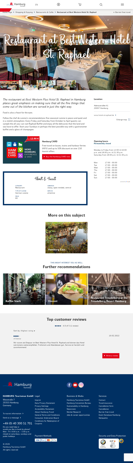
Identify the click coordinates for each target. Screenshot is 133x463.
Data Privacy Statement (45, 403)
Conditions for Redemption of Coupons (47, 422)
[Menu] (117, 440)
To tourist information (12, 414)
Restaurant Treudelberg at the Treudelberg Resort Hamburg (109, 289)
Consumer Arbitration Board (47, 418)
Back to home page (34, 385)
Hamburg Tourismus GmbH (78, 400)
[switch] (112, 446)
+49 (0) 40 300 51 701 (17, 423)
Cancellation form (106, 406)
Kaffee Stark (24, 289)
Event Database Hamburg (109, 415)
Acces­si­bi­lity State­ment (44, 409)
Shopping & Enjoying (24, 12)
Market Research (74, 412)
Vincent (66, 289)
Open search (101, 4)
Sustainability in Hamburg (77, 406)
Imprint (38, 400)
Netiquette (103, 418)
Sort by (17, 331)
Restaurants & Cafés (45, 12)
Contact (102, 400)
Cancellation (104, 409)
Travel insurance (105, 403)
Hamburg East (66, 237)
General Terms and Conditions (47, 415)
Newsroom (71, 409)
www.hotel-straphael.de (104, 115)
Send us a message (11, 418)
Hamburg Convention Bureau (79, 403)
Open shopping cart (79, 4)
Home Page (7, 12)
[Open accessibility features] (58, 4)
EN (36, 5)
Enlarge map (122, 120)
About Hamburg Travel (44, 412)
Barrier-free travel (122, 12)
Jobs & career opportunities (78, 415)
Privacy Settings (41, 406)
